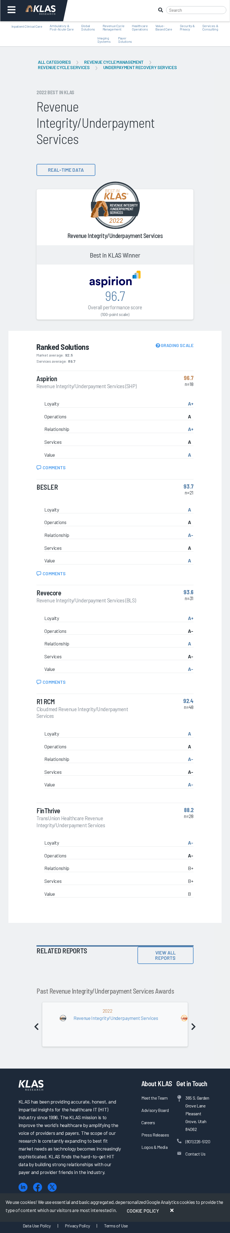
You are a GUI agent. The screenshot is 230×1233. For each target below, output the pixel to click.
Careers (148, 1122)
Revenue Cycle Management (114, 62)
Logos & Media (154, 1147)
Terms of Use (116, 1225)
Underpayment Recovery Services (140, 67)
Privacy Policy (77, 1225)
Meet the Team (154, 1097)
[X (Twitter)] (52, 1187)
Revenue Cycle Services (64, 67)
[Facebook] (37, 1187)
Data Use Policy (37, 1225)
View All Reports (165, 955)
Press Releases (155, 1134)
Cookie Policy (143, 1210)
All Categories (54, 62)
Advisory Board (155, 1110)
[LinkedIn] (23, 1187)
